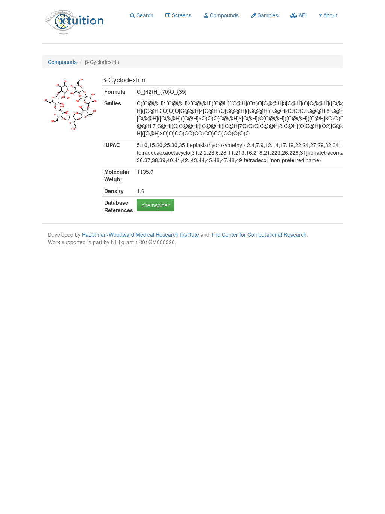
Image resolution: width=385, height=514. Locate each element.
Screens (180, 15)
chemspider (156, 205)
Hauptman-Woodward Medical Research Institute (141, 234)
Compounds (223, 15)
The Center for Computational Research (258, 234)
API (302, 15)
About (329, 15)
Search (144, 15)
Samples (267, 15)
